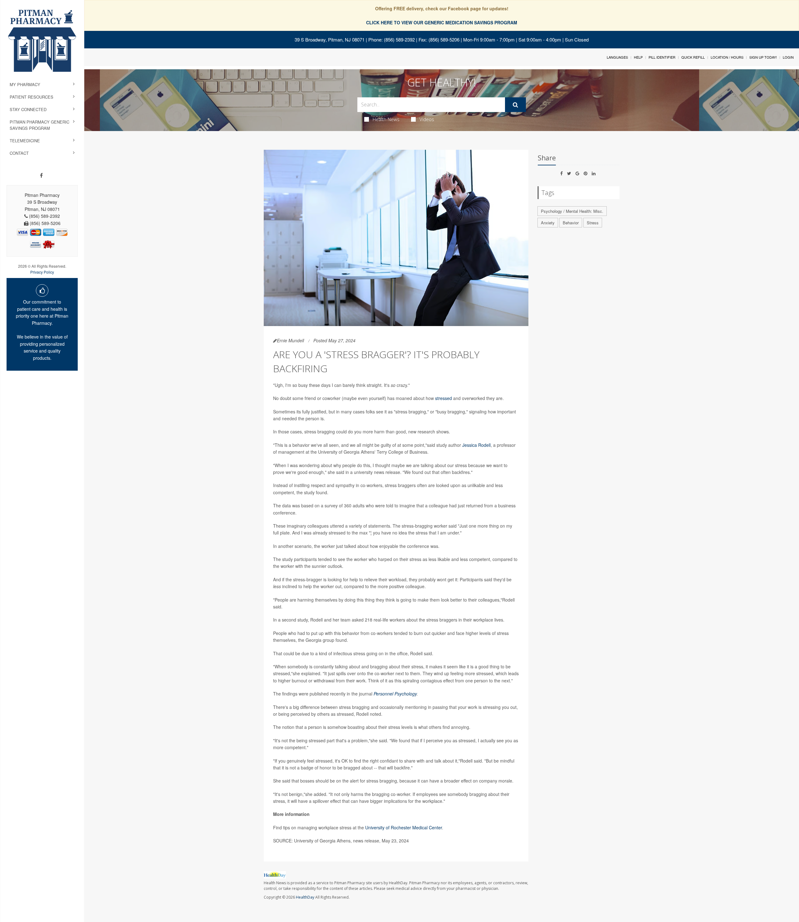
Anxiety (548, 223)
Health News (386, 119)
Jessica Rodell (476, 445)
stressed (443, 398)
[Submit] (515, 104)
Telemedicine (25, 141)
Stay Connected (28, 109)
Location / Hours (727, 57)
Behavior (571, 223)
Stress (593, 223)
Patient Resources (31, 97)
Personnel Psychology (395, 693)
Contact (19, 153)
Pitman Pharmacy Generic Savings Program (39, 125)
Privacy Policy (42, 272)
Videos (426, 119)
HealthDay (305, 897)
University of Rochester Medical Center (403, 827)
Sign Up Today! (763, 57)
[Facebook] (41, 175)
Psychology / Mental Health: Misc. (572, 211)
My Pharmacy (25, 84)
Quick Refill (693, 57)
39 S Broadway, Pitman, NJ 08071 (330, 39)
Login (788, 57)
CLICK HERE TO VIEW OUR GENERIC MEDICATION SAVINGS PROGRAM (441, 22)
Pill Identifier (662, 57)
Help (638, 57)
